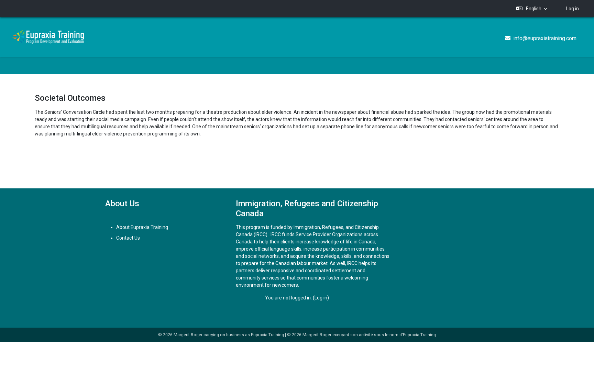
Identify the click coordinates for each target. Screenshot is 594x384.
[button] (532, 9)
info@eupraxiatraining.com (544, 38)
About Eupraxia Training (142, 227)
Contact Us (128, 238)
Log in (572, 8)
